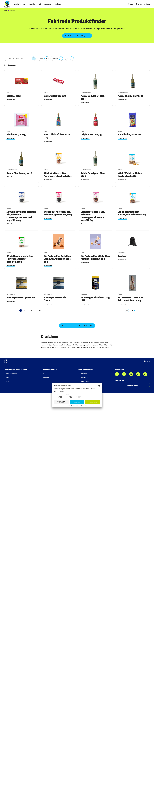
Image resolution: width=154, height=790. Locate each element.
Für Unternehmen (45, 4)
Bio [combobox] (68, 58)
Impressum (83, 373)
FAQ (44, 373)
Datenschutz (84, 377)
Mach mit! (58, 4)
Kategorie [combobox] (55, 58)
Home (5, 10)
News (7, 377)
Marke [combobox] (41, 58)
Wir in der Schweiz (11, 373)
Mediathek (46, 377)
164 (40, 310)
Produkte (32, 4)
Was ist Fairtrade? (20, 4)
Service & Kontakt (50, 369)
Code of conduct (85, 381)
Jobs (7, 381)
